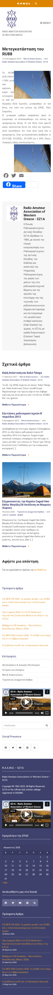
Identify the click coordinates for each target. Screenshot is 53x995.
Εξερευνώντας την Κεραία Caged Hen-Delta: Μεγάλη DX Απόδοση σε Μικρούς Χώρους (26, 504)
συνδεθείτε (40, 569)
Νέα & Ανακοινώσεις (33, 59)
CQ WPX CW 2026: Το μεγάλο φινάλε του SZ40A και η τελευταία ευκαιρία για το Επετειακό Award (26, 602)
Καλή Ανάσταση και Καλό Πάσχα (22, 372)
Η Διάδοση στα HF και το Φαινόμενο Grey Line (25, 645)
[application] (26, 702)
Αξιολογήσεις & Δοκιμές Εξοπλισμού (21, 665)
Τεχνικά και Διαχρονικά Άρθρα (30, 512)
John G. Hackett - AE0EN (12, 515)
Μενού (46, 23)
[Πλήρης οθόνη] (46, 712)
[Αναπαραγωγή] (6, 712)
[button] (26, 702)
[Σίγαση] (42, 712)
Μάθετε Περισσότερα (14, 404)
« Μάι (5, 882)
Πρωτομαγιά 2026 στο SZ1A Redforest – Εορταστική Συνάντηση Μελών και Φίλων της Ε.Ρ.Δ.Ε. (25, 615)
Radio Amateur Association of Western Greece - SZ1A (25, 62)
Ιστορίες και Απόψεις (13, 670)
